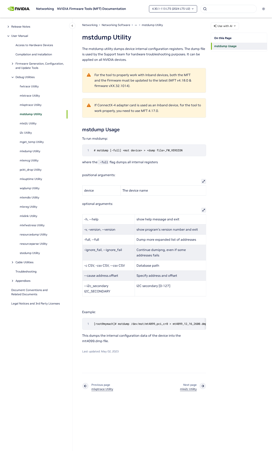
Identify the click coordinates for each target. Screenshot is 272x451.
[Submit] (205, 9)
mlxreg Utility (28, 207)
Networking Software (116, 25)
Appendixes (23, 281)
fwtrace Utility (29, 86)
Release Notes (20, 27)
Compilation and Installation (34, 54)
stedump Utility (30, 253)
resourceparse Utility (33, 244)
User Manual (19, 36)
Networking (45, 9)
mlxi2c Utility (28, 123)
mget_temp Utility (32, 142)
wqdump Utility (29, 188)
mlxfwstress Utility (32, 225)
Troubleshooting (26, 271)
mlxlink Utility (28, 216)
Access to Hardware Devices (34, 45)
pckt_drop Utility (30, 170)
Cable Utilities (24, 262)
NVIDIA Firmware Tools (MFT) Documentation (91, 9)
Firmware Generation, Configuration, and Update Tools (40, 66)
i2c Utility (26, 133)
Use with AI (224, 26)
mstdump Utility (31, 114)
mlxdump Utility (30, 151)
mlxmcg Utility (29, 160)
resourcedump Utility (33, 234)
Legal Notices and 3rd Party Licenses (35, 303)
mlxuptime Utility (31, 179)
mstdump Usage (225, 46)
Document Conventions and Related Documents (29, 292)
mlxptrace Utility (30, 105)
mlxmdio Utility (29, 197)
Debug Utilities (25, 77)
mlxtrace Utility (30, 96)
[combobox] (228, 9)
